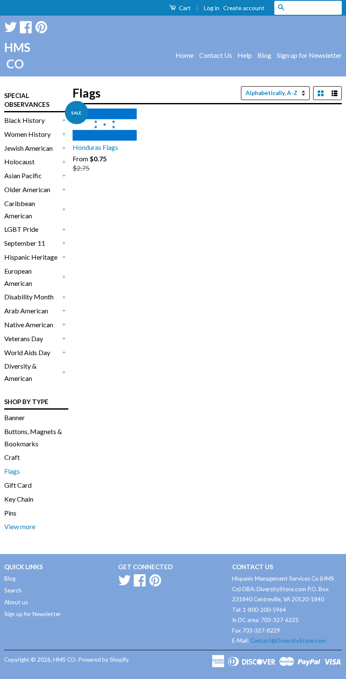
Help (245, 55)
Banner (14, 417)
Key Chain (18, 499)
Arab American (26, 311)
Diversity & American (20, 372)
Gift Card (18, 485)
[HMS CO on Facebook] (25, 26)
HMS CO (14, 55)
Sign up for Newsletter (309, 55)
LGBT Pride (21, 229)
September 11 (24, 243)
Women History (27, 134)
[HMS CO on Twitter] (10, 26)
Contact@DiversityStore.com (288, 640)
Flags (12, 471)
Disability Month (29, 297)
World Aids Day (27, 352)
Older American (27, 189)
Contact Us (215, 55)
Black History (24, 120)
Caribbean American (19, 209)
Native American (28, 324)
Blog (264, 55)
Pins (10, 513)
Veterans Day (23, 338)
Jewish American (28, 148)
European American (18, 277)
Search (13, 590)
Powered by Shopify (103, 659)
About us (16, 602)
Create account (244, 7)
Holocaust (19, 162)
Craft (12, 457)
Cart (184, 7)
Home (185, 55)
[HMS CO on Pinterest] (41, 26)
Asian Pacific (23, 175)
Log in (211, 7)
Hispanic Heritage (30, 257)
